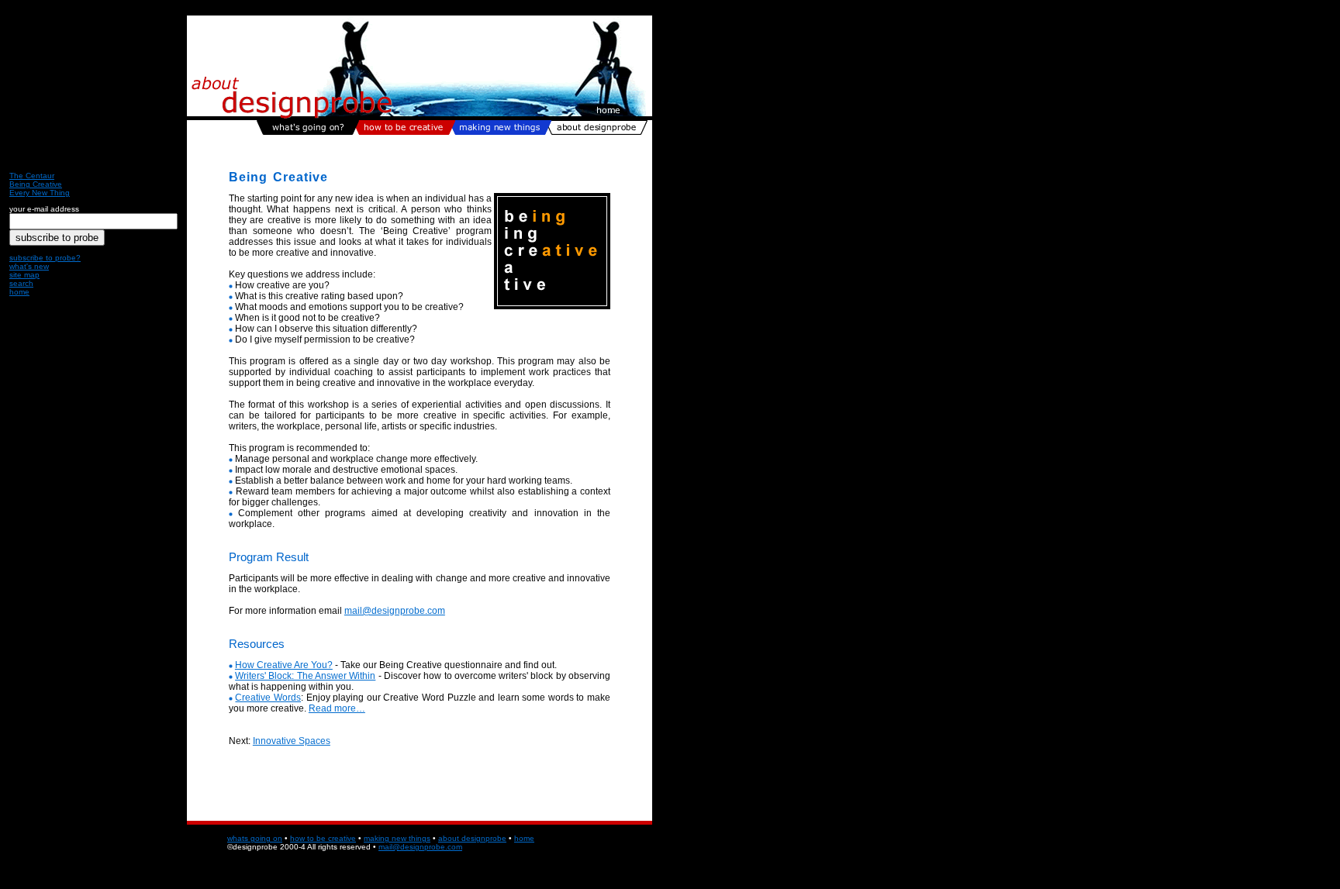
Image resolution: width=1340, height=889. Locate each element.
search (21, 283)
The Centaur (31, 175)
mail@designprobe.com (394, 610)
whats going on (254, 838)
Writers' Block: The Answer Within (305, 675)
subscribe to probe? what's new (45, 261)
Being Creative (35, 184)
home (19, 292)
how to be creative (323, 838)
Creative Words (268, 697)
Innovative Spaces (291, 741)
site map (24, 274)
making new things (397, 838)
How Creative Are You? (284, 665)
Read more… (337, 708)
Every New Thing (39, 192)
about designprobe (472, 838)
